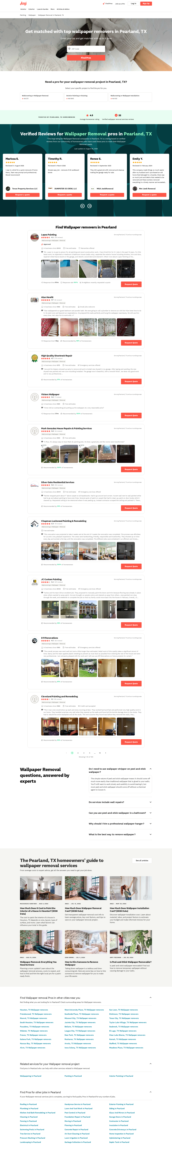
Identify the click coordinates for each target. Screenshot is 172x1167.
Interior (23, 9)
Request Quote (131, 284)
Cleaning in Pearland (28, 1117)
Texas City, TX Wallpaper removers (124, 1018)
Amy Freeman (115, 957)
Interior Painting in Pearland (121, 1076)
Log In (133, 3)
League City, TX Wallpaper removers (80, 1031)
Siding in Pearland (116, 1108)
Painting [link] (23, 15)
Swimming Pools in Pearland (32, 1129)
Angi (67, 904)
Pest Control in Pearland (75, 1112)
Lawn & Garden (42, 9)
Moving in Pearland (73, 1121)
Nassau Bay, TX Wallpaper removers (35, 1043)
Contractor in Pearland (118, 1121)
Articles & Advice (63, 9)
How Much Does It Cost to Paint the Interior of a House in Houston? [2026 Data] (39, 911)
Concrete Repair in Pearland (76, 1129)
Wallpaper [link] (32, 15)
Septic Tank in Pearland (119, 1142)
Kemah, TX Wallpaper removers (122, 1039)
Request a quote (22, 194)
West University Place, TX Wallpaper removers (84, 1010)
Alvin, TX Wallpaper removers (32, 1047)
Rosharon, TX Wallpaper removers (79, 1039)
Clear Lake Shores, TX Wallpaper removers (127, 1035)
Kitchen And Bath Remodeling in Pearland (37, 1112)
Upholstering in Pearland (119, 1138)
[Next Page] (105, 753)
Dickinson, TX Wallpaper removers (123, 1014)
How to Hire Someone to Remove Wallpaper (81, 963)
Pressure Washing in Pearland (32, 1138)
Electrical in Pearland (29, 1125)
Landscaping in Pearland (30, 1142)
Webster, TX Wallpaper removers (34, 1031)
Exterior (32, 9)
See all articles (142, 860)
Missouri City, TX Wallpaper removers (80, 1018)
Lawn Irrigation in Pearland (76, 1138)
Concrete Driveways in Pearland (122, 1129)
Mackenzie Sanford (28, 904)
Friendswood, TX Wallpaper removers (36, 1014)
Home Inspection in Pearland (121, 1134)
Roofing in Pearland (28, 1104)
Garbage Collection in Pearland (78, 1142)
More (52, 9)
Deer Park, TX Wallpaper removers (79, 1035)
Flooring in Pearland (73, 1125)
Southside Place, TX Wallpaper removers (82, 1014)
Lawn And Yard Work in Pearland (78, 1108)
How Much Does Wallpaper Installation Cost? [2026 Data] (129, 909)
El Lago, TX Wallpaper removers (122, 1031)
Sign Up (146, 3)
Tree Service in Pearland (30, 1134)
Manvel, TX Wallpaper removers (33, 1018)
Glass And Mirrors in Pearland (122, 1112)
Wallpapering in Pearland (30, 1076)
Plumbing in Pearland (29, 1108)
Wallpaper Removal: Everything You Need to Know (38, 963)
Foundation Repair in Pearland (77, 1117)
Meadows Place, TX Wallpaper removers (126, 1047)
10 (100, 753)
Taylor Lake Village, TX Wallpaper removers (127, 1022)
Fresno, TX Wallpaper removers (33, 1035)
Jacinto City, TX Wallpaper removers (80, 1022)
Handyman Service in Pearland (77, 1104)
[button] (50, 269)
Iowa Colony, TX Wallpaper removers (80, 1047)
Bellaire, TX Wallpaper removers (78, 1026)
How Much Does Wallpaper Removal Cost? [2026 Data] (83, 909)
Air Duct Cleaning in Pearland (77, 1134)
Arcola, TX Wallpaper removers (78, 1043)
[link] (8, 188)
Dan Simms (69, 957)
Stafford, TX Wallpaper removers (123, 1043)
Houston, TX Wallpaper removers (34, 1010)
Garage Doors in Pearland (120, 1117)
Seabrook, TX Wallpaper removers (123, 1026)
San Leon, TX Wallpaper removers (123, 1010)
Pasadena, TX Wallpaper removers (34, 1026)
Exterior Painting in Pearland (121, 1104)
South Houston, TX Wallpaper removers (36, 1022)
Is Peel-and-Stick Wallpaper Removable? (130, 962)
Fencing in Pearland (28, 1121)
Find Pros (86, 57)
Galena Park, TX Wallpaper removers (35, 1039)
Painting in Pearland (73, 1076)
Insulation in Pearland (118, 1125)
